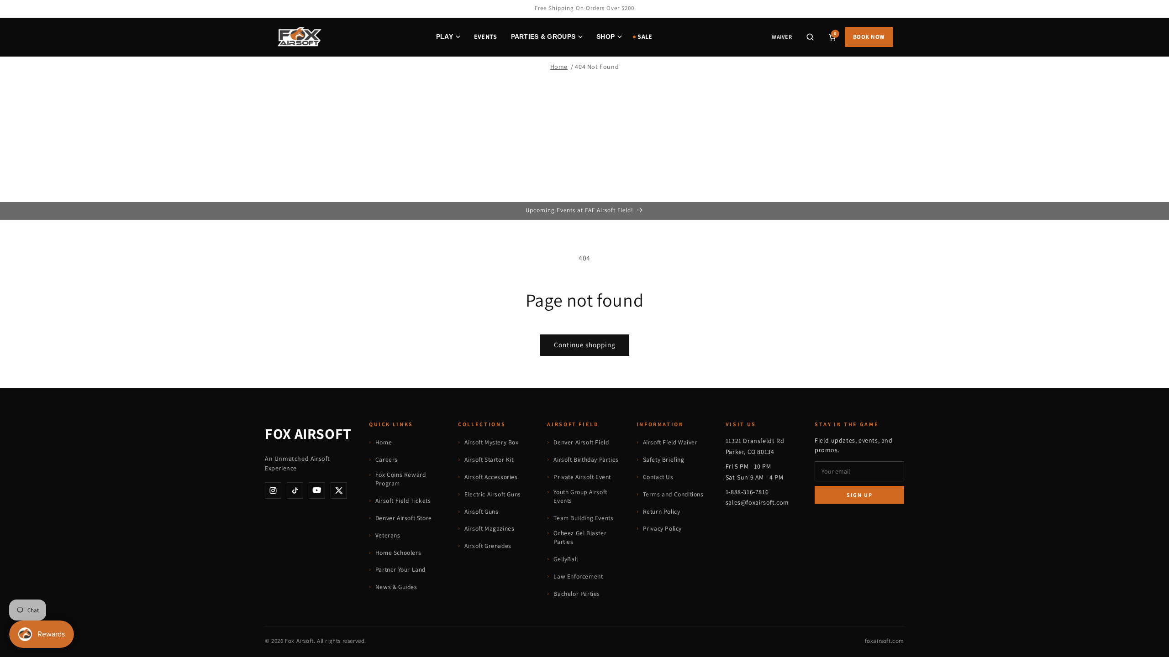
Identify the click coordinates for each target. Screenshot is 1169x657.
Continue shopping (585, 344)
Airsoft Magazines (489, 528)
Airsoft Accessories (490, 477)
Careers (386, 459)
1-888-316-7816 (747, 492)
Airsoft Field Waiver (670, 442)
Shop (605, 36)
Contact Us (658, 477)
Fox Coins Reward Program (400, 479)
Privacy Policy (662, 528)
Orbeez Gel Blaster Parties (579, 537)
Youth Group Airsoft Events (580, 496)
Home (559, 67)
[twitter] (339, 490)
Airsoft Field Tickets (403, 500)
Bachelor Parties (576, 593)
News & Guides (396, 587)
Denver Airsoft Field (581, 442)
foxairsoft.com (884, 641)
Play (444, 36)
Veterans (387, 535)
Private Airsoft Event (582, 477)
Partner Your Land (400, 569)
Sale (644, 36)
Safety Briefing (664, 459)
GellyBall (565, 559)
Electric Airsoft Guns (492, 494)
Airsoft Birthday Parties (585, 459)
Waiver (781, 36)
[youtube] (317, 490)
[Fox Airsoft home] (299, 37)
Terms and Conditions (673, 494)
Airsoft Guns (481, 511)
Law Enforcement (578, 576)
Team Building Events (583, 518)
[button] (810, 37)
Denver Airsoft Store (403, 518)
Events (485, 36)
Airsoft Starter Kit (488, 459)
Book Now (869, 37)
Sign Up (860, 494)
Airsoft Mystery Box (491, 442)
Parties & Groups (543, 36)
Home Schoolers (398, 552)
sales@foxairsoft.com (757, 502)
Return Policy (661, 511)
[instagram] (273, 490)
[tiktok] (295, 490)
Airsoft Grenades (487, 546)
